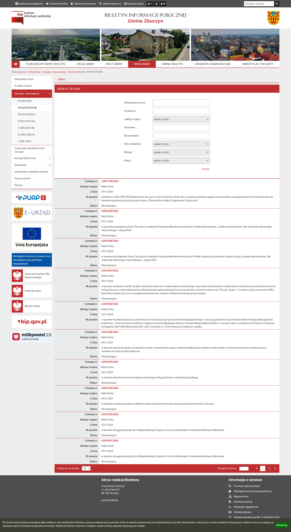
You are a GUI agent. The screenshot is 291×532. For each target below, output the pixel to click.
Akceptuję (281, 525)
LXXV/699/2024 (109, 211)
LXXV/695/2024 (109, 332)
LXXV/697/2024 (109, 270)
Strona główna (19, 72)
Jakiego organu (132, 119)
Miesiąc (128, 152)
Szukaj (205, 169)
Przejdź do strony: (227, 468)
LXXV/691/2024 (109, 440)
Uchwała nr (130, 111)
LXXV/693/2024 (109, 388)
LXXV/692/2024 (109, 414)
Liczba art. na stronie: (68, 468)
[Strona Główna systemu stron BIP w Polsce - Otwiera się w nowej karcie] (31, 18)
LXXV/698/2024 (109, 240)
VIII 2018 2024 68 (76, 72)
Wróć (62, 79)
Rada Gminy (34, 72)
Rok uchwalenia (132, 144)
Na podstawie (131, 135)
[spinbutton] (244, 469)
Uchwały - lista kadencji (54, 72)
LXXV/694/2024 (109, 362)
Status (127, 160)
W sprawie (129, 127)
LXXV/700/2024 (109, 181)
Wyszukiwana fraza (134, 102)
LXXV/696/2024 (109, 304)
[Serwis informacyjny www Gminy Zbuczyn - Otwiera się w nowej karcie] (273, 18)
